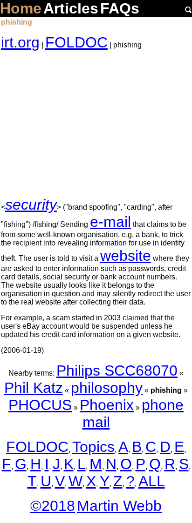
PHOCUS (40, 405)
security (31, 204)
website (125, 255)
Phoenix (107, 405)
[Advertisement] (96, 124)
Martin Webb (119, 505)
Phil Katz (33, 387)
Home (20, 8)
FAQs (119, 8)
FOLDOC (76, 42)
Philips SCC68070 (117, 370)
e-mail (110, 221)
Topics (93, 446)
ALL (151, 481)
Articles (70, 8)
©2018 (52, 505)
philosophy (107, 387)
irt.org (20, 42)
